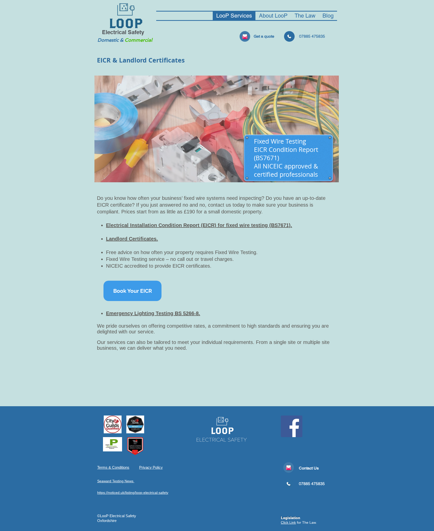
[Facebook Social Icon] (291, 426)
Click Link (288, 522)
